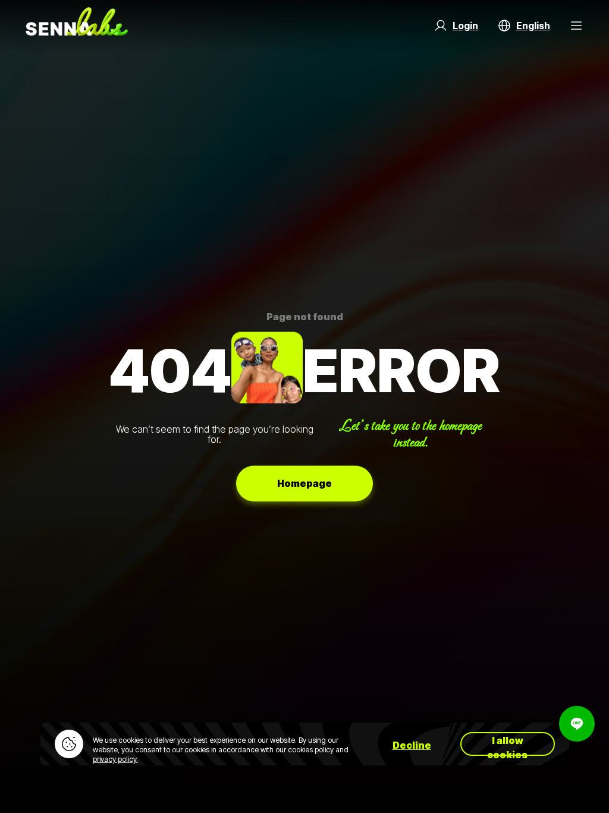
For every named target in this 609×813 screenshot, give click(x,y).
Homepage (304, 483)
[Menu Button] (576, 25)
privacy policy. (115, 759)
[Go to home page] (77, 25)
